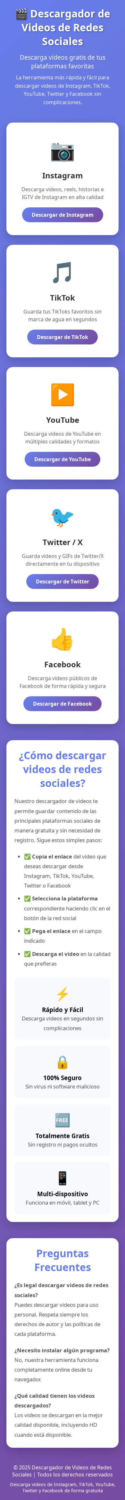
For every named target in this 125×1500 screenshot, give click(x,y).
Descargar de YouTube (62, 459)
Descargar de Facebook (62, 703)
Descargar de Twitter (62, 581)
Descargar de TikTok (62, 337)
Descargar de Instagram (63, 214)
